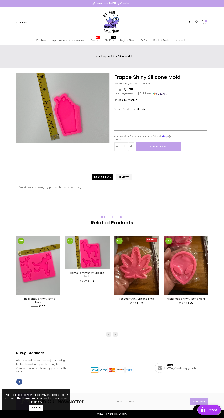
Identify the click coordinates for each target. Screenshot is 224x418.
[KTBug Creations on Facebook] (19, 382)
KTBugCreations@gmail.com (182, 370)
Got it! (36, 408)
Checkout (22, 22)
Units (117, 140)
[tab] (102, 177)
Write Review (142, 83)
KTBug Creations (30, 353)
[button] (161, 93)
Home (94, 56)
